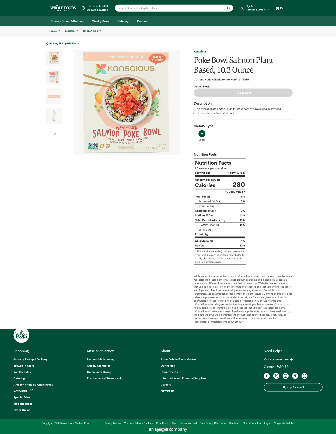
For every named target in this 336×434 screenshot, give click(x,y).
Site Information (252, 423)
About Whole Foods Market (178, 359)
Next (54, 134)
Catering (19, 378)
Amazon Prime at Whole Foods (33, 384)
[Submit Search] (228, 8)
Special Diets (21, 397)
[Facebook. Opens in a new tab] (267, 376)
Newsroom (167, 391)
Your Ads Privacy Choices (138, 423)
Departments (169, 372)
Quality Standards (98, 366)
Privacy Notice (113, 423)
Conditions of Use (166, 423)
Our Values (168, 366)
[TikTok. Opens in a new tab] (295, 376)
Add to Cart (243, 93)
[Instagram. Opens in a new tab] (286, 376)
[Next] (117, 102)
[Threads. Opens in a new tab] (304, 376)
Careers (166, 384)
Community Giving (99, 372)
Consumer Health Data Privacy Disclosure (203, 423)
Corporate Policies (284, 423)
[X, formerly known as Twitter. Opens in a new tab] (276, 376)
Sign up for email (293, 387)
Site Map (234, 423)
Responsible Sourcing (101, 359)
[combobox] (168, 8)
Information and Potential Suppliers (183, 378)
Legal (267, 423)
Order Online (21, 410)
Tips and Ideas (22, 403)
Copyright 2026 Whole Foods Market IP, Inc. (66, 423)
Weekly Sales (22, 372)
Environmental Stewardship (104, 378)
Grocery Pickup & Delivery (30, 359)
